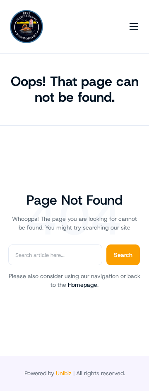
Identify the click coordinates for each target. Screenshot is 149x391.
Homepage (82, 284)
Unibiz (64, 373)
